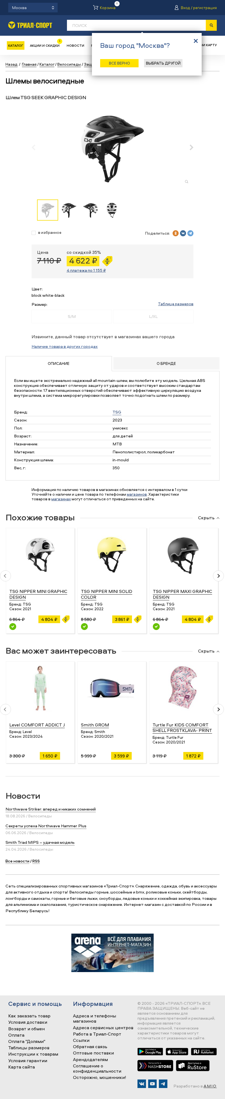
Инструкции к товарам (33, 1054)
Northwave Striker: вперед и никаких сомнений (50, 809)
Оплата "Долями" (26, 1041)
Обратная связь (90, 1047)
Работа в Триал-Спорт (97, 1034)
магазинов (137, 494)
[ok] (176, 233)
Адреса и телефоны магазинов (94, 1018)
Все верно (119, 63)
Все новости (17, 861)
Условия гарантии (27, 1061)
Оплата (16, 1035)
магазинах (61, 498)
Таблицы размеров (28, 1048)
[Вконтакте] (141, 1083)
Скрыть (206, 518)
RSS (36, 861)
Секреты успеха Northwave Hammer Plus (45, 826)
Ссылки (81, 1040)
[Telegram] (163, 1083)
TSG (117, 412)
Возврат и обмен (26, 1029)
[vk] (183, 233)
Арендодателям (90, 1059)
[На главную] (30, 24)
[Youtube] (152, 1083)
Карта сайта (21, 1067)
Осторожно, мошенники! (99, 1077)
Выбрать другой (163, 63)
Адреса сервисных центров (103, 1028)
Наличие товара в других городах (65, 346)
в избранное (49, 232)
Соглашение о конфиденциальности (97, 1068)
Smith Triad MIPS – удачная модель (40, 842)
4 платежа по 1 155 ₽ (86, 270)
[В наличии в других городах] (12, 626)
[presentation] (36, 147)
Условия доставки (27, 1022)
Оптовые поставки (93, 1053)
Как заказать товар (29, 1016)
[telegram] (190, 233)
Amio (210, 1086)
